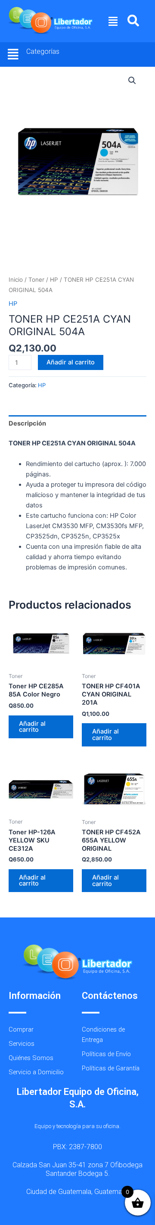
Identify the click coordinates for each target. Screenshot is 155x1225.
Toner (36, 279)
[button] (113, 21)
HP (54, 279)
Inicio (16, 279)
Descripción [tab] (27, 423)
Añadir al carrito (70, 362)
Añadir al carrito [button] (32, 727)
